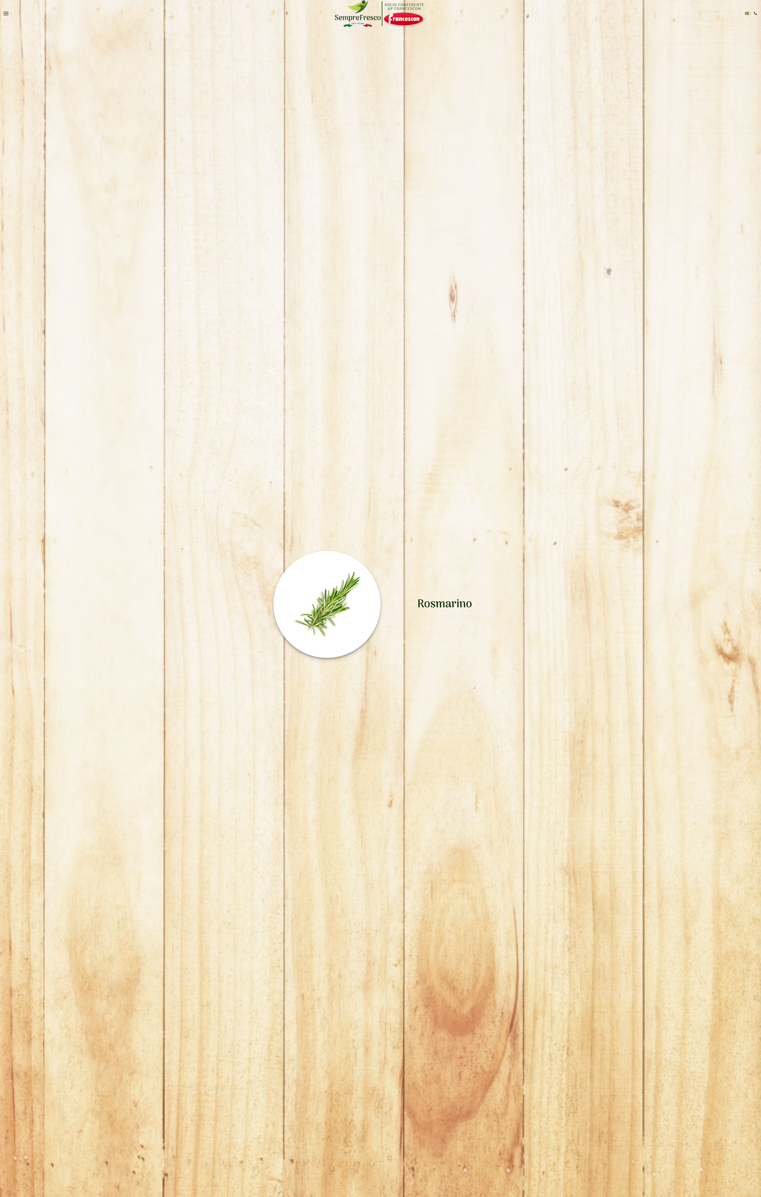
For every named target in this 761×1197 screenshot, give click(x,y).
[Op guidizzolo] (404, 13)
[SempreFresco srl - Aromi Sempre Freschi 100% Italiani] (358, 13)
